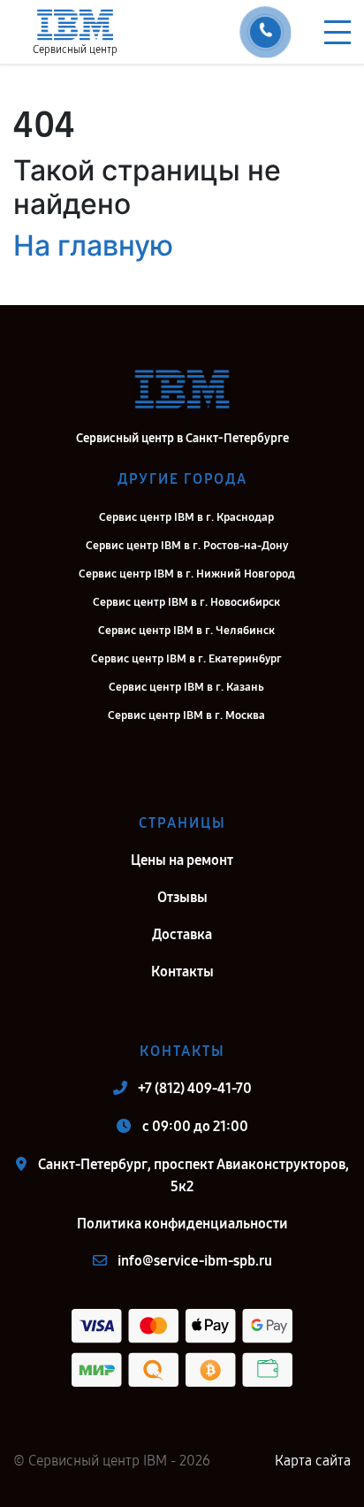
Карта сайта (313, 1460)
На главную (93, 245)
